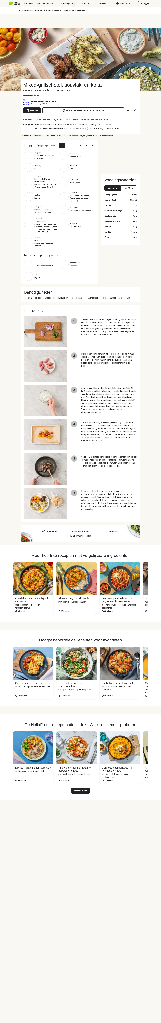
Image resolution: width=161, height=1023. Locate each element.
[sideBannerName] (120, 155)
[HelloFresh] (14, 3)
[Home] (19, 10)
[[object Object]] (128, 110)
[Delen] (135, 110)
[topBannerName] (80, 21)
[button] (125, 3)
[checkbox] (24, 96)
